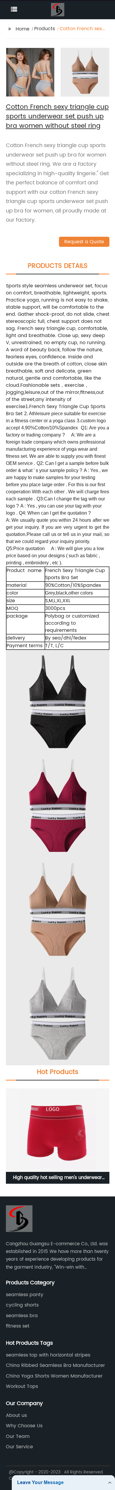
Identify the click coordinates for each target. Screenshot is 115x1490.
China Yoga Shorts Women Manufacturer (54, 1376)
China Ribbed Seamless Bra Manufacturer (55, 1365)
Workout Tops (22, 1386)
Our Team (17, 1436)
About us (16, 1415)
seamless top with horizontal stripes (48, 1355)
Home (22, 29)
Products (44, 29)
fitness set (17, 1326)
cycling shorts (22, 1305)
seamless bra (22, 1315)
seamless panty (24, 1294)
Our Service (19, 1447)
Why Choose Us (24, 1426)
